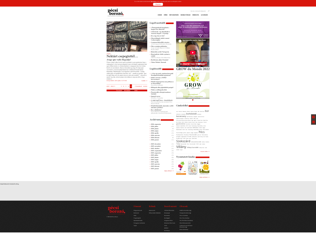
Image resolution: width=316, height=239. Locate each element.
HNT (187, 125)
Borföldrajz (167, 230)
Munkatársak (186, 15)
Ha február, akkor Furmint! (159, 60)
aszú (177, 111)
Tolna (188, 144)
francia (193, 122)
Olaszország (190, 129)
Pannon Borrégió (179, 132)
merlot (183, 129)
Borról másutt (170, 207)
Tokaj (178, 144)
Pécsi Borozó (186, 134)
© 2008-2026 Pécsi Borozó (112, 216)
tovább (143, 80)
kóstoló (200, 127)
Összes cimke (204, 151)
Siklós (184, 138)
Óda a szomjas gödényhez (159, 46)
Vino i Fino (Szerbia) (184, 218)
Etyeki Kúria (205, 120)
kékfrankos (195, 127)
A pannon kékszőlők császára (160, 42)
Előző (112, 86)
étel (177, 122)
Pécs (202, 132)
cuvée (197, 118)
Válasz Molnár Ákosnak (158, 62)
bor (207, 111)
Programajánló (137, 218)
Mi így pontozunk (138, 210)
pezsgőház (196, 132)
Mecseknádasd (179, 129)
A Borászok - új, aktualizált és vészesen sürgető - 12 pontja (160, 32)
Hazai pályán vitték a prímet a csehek (160, 55)
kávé (185, 127)
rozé (204, 136)
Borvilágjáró (167, 218)
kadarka (178, 127)
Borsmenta (167, 215)
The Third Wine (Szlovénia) (186, 220)
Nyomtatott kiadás (138, 220)
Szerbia (203, 141)
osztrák (200, 129)
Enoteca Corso (199, 120)
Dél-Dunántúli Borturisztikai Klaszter (183, 120)
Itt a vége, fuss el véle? (158, 36)
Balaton (188, 111)
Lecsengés (204, 15)
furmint (205, 122)
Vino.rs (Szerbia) (184, 215)
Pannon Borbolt (206, 129)
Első (108, 86)
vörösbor (177, 149)
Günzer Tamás (193, 124)
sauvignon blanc (179, 138)
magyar (203, 127)
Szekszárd (183, 141)
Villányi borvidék (192, 147)
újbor (200, 144)
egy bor (195, 120)
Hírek (165, 15)
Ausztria (180, 111)
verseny (203, 144)
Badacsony (184, 111)
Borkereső (136, 213)
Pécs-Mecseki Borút (179, 134)
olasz (186, 129)
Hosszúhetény (200, 125)
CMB (194, 118)
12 (128, 86)
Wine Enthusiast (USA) (185, 223)
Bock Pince (202, 111)
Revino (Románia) (184, 229)
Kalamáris (182, 127)
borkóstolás (183, 114)
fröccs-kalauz (200, 122)
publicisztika (194, 136)
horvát (189, 125)
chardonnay (186, 118)
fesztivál (190, 122)
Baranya (192, 111)
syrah (190, 138)
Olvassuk (184, 207)
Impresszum (152, 210)
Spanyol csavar (155, 96)
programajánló (184, 136)
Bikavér (195, 111)
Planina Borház (205, 134)
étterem (179, 122)
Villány (181, 146)
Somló (187, 138)
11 (126, 86)
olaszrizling (196, 129)
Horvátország (194, 125)
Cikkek (160, 15)
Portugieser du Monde (139, 223)
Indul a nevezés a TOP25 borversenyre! (158, 78)
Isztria (204, 125)
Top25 (135, 225)
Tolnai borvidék (192, 144)
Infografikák (174, 15)
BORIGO (166, 228)
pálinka (184, 132)
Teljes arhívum (168, 171)
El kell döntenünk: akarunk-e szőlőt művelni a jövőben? (162, 106)
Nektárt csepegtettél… (122, 56)
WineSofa (195, 15)
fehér (183, 122)
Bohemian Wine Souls (169, 223)
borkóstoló (191, 113)
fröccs (196, 122)
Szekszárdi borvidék (196, 142)
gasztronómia (180, 124)
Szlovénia (207, 141)
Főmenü (137, 207)
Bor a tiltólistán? (156, 110)
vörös (206, 147)
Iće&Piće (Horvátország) (185, 210)
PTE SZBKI (189, 136)
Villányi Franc (201, 147)
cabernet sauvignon (180, 118)
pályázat (188, 132)
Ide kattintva (154, 1)
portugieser (178, 136)
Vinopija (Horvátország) (185, 213)
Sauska (206, 136)
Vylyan (181, 149)
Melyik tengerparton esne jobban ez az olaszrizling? (162, 82)
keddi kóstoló (189, 127)
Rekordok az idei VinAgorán (160, 52)
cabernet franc (201, 116)
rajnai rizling (200, 136)
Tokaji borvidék (183, 144)
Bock (199, 111)
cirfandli (191, 118)
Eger (192, 120)
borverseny (181, 116)
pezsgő (192, 132)
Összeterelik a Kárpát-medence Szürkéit (161, 93)
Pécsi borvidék (193, 134)
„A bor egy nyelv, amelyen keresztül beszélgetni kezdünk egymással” (162, 74)
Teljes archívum (203, 177)
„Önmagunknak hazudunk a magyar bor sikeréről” (160, 28)
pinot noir (199, 134)
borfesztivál (178, 114)
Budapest (195, 116)
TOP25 (197, 144)
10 (123, 86)
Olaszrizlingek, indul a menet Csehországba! (160, 39)
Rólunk (152, 207)
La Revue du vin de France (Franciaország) (186, 226)
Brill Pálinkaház (190, 116)
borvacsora (199, 114)
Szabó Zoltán (194, 138)
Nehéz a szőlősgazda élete (159, 90)
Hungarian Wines (168, 220)
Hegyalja (198, 124)
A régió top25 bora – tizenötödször (162, 100)
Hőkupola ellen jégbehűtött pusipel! (162, 87)
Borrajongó (167, 213)
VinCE (165, 225)
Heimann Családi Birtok (180, 125)
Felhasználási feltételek (155, 213)
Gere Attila (188, 124)
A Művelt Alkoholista (169, 210)
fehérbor (186, 122)
